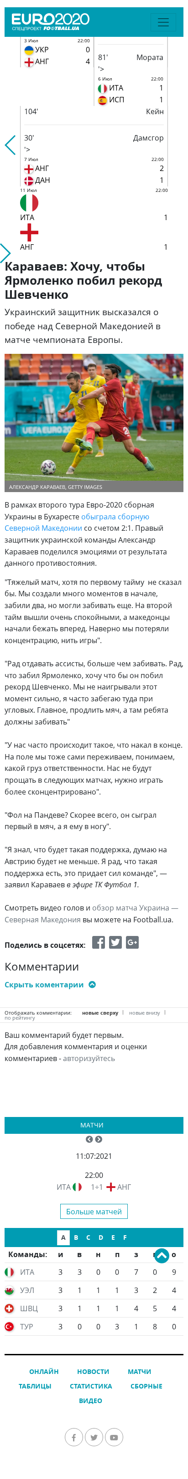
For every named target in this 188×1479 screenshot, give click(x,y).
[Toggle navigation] (163, 22)
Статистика (91, 1386)
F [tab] (125, 1237)
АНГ (124, 1187)
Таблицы (35, 1386)
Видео (90, 1400)
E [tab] (113, 1237)
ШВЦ (29, 1308)
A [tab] (63, 1237)
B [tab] (76, 1237)
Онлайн (44, 1371)
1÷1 (97, 1187)
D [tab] (101, 1237)
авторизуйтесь (89, 1058)
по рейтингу (20, 1017)
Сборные (146, 1386)
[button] (11, 145)
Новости (93, 1371)
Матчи (92, 1125)
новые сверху (100, 1012)
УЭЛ (27, 1290)
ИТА (64, 1187)
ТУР (26, 1327)
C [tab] (88, 1237)
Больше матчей (94, 1212)
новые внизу (144, 1012)
